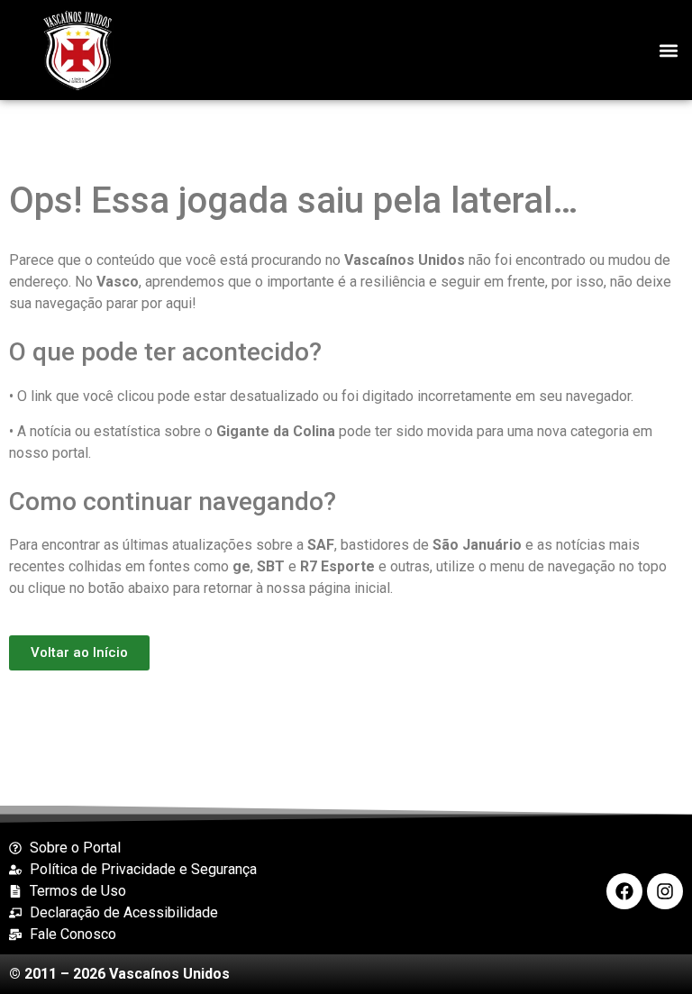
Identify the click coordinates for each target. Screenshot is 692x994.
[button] (668, 50)
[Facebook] (624, 891)
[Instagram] (665, 891)
